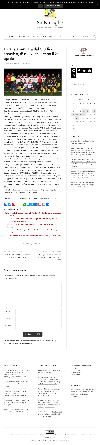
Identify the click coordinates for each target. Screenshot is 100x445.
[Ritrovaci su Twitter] (84, 70)
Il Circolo (22, 37)
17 (77, 118)
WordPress (43, 440)
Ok (40, 6)
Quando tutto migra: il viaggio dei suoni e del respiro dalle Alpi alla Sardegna (16, 402)
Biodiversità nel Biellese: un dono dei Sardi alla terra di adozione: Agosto (16, 384)
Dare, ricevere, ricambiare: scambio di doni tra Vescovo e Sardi (49, 257)
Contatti (84, 37)
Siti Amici (72, 37)
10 (77, 115)
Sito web (7, 325)
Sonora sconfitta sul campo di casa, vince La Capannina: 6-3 (34, 235)
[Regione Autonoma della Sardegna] (83, 52)
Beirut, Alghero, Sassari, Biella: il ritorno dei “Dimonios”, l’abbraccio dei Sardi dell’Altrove (15, 393)
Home (11, 37)
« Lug (73, 128)
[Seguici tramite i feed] (73, 75)
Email (7, 319)
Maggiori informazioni (53, 6)
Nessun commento (30, 63)
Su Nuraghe (50, 22)
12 (83, 115)
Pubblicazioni (37, 37)
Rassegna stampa (56, 37)
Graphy (54, 440)
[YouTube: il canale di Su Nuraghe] (89, 70)
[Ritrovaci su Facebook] (79, 70)
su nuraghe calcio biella (34, 243)
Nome (7, 312)
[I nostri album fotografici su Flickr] (73, 70)
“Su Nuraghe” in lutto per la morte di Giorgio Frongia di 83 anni (83, 184)
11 (80, 115)
